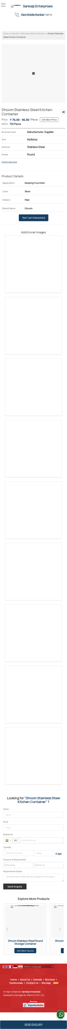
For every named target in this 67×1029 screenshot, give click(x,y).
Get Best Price (49, 119)
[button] (32, 14)
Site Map (46, 982)
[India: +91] (7, 840)
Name (6, 809)
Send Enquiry (33, 1025)
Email (5, 821)
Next (59, 929)
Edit (59, 853)
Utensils (14, 33)
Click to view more (9, 162)
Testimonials (16, 982)
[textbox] (44, 853)
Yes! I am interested (33, 217)
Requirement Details (12, 871)
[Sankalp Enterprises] (17, 6)
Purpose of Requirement (14, 860)
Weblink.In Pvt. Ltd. (35, 995)
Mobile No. (8, 834)
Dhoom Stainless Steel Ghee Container (35, 942)
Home (5, 33)
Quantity (7, 847)
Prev (7, 929)
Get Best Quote (35, 950)
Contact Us (32, 982)
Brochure (50, 979)
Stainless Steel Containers (33, 33)
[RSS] (56, 982)
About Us (25, 979)
